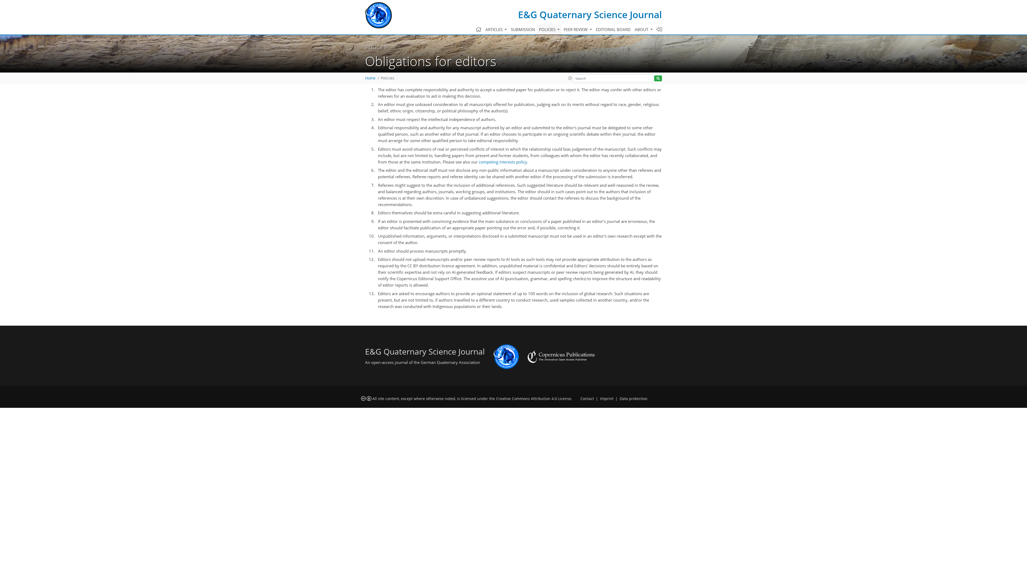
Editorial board (613, 29)
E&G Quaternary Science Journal (590, 14)
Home (370, 78)
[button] (570, 78)
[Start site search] (658, 78)
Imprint (607, 398)
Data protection (633, 398)
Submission (523, 29)
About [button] (642, 29)
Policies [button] (548, 29)
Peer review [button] (576, 29)
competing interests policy (503, 162)
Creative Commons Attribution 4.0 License (533, 398)
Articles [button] (494, 29)
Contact (587, 398)
